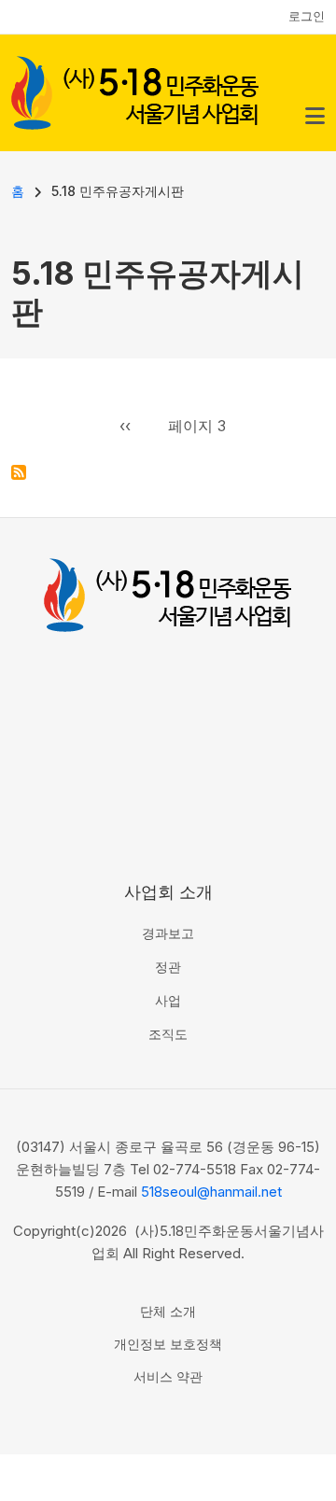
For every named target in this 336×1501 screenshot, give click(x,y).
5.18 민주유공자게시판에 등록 (18, 472)
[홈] (135, 90)
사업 (168, 1000)
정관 (168, 967)
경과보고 (168, 933)
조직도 (168, 1034)
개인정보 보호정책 (168, 1344)
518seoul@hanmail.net (211, 1191)
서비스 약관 (168, 1376)
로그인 (306, 15)
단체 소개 (168, 1311)
